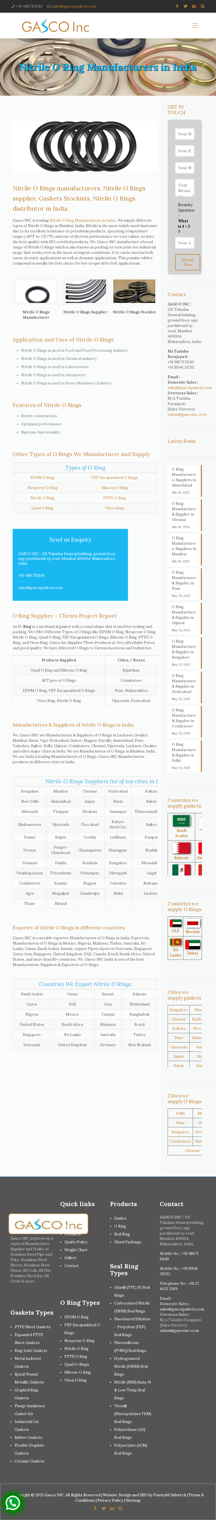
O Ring (120, 1226)
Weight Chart (75, 1250)
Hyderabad (202, 1019)
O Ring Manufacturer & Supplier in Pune (184, 580)
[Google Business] (203, 6)
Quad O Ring (42, 508)
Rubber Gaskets (28, 1437)
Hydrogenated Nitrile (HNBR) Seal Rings (131, 1366)
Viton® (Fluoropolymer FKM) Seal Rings (132, 1414)
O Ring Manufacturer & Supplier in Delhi (184, 752)
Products (72, 1234)
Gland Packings (127, 1242)
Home (69, 1218)
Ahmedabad (202, 1037)
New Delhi (202, 1028)
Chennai (179, 1019)
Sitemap (133, 1500)
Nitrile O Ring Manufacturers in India (82, 220)
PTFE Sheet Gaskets (33, 1327)
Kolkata (178, 1028)
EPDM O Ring (42, 477)
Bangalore (179, 1010)
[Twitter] (186, 6)
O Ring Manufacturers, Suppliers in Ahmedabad (184, 477)
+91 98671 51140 (181, 362)
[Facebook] (177, 6)
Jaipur (179, 1056)
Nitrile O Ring (42, 498)
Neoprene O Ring (43, 487)
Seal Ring (122, 1234)
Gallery (70, 1257)
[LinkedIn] (194, 6)
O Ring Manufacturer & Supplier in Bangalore (184, 649)
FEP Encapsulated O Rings (114, 477)
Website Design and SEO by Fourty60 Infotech (144, 1495)
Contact (71, 1265)
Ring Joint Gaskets (31, 1350)
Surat (202, 1056)
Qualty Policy (75, 1242)
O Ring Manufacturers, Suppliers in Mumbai (184, 546)
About (69, 1226)
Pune (178, 1037)
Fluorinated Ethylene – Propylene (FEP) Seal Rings (132, 1327)
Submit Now (187, 262)
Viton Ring (114, 508)
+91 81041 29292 (181, 367)
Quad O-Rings (76, 1364)
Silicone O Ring (115, 487)
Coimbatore (180, 1141)
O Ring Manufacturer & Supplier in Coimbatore (184, 718)
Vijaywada (178, 1047)
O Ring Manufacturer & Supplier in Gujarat (184, 614)
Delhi (180, 1113)
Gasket (120, 1218)
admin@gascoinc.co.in (187, 414)
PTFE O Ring (114, 498)
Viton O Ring (75, 1380)
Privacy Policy (110, 1500)
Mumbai (202, 1010)
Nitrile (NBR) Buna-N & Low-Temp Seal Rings (132, 1390)
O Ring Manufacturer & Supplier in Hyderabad (184, 683)
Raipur (202, 1047)
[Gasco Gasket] (55, 25)
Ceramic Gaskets (29, 1461)
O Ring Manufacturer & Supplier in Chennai (184, 511)
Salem (179, 1065)
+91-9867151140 (29, 6)
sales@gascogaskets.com (74, 6)
